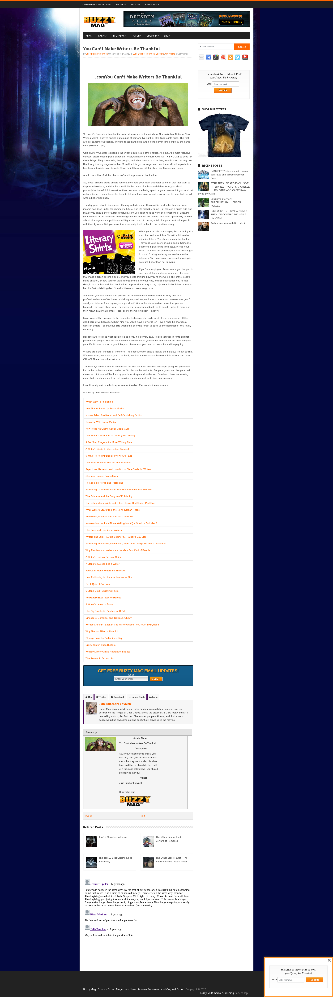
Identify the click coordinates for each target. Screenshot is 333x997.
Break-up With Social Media (101, 422)
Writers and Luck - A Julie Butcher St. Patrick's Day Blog (116, 536)
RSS (230, 57)
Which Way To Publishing (99, 401)
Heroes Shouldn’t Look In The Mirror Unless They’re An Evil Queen (122, 624)
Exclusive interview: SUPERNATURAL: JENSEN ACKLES (226, 202)
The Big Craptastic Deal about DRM (105, 611)
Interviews (119, 35)
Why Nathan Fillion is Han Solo (102, 631)
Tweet (88, 815)
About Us (121, 4)
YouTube (245, 57)
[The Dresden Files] (186, 26)
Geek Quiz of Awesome (98, 584)
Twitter (238, 57)
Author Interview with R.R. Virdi (228, 223)
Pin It (142, 815)
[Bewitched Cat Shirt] (224, 157)
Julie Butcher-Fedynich (144, 54)
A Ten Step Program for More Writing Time (109, 442)
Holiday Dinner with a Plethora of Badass (108, 651)
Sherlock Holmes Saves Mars (102, 476)
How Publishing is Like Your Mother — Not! (109, 577)
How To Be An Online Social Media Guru (108, 428)
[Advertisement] (123, 65)
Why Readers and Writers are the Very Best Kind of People (118, 550)
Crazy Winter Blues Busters (101, 644)
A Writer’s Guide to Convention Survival (107, 449)
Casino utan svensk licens (97, 4)
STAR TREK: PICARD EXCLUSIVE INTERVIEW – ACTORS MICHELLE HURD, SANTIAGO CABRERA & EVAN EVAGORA (224, 188)
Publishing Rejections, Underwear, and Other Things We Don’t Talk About (126, 543)
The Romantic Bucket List (100, 658)
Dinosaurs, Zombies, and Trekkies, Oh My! (109, 617)
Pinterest (223, 57)
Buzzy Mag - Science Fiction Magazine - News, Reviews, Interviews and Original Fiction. (134, 989)
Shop (167, 35)
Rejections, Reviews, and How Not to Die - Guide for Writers (118, 469)
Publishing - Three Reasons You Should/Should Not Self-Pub (119, 489)
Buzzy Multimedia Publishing (217, 993)
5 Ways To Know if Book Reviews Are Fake (109, 455)
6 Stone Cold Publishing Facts (102, 590)
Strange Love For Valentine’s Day (104, 638)
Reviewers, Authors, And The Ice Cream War (110, 516)
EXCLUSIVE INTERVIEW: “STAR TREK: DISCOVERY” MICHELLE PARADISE (229, 214)
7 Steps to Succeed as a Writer (102, 563)
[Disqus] (138, 921)
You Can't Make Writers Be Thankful (105, 570)
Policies (135, 4)
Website (153, 697)
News (89, 35)
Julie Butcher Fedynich (97, 54)
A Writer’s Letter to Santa (99, 604)
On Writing (170, 54)
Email (131, 675)
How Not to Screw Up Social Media (105, 408)
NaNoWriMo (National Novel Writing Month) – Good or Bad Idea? (121, 523)
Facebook (208, 57)
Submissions (152, 4)
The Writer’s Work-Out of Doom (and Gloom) (110, 435)
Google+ (216, 57)
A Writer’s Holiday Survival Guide (104, 557)
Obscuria (153, 35)
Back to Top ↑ (242, 993)
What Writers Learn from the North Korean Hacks (113, 509)
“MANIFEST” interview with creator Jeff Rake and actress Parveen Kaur (230, 174)
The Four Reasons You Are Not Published (108, 462)
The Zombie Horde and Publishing (104, 482)
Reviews (102, 35)
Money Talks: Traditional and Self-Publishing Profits (114, 415)
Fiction (136, 35)
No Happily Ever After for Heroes (103, 597)
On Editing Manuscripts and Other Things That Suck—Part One (120, 503)
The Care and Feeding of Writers (104, 530)
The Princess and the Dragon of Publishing (109, 496)
